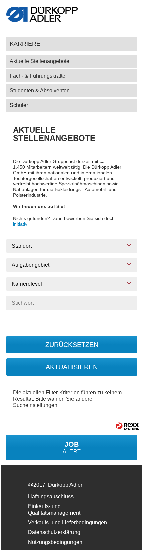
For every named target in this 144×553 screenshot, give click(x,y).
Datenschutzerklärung (54, 532)
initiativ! (21, 224)
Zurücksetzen (71, 344)
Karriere (25, 43)
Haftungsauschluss (51, 496)
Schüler (19, 105)
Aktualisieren (72, 367)
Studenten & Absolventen (40, 90)
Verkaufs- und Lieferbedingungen (67, 522)
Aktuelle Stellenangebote (39, 61)
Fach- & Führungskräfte (37, 76)
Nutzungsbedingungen (55, 542)
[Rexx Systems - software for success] (127, 426)
